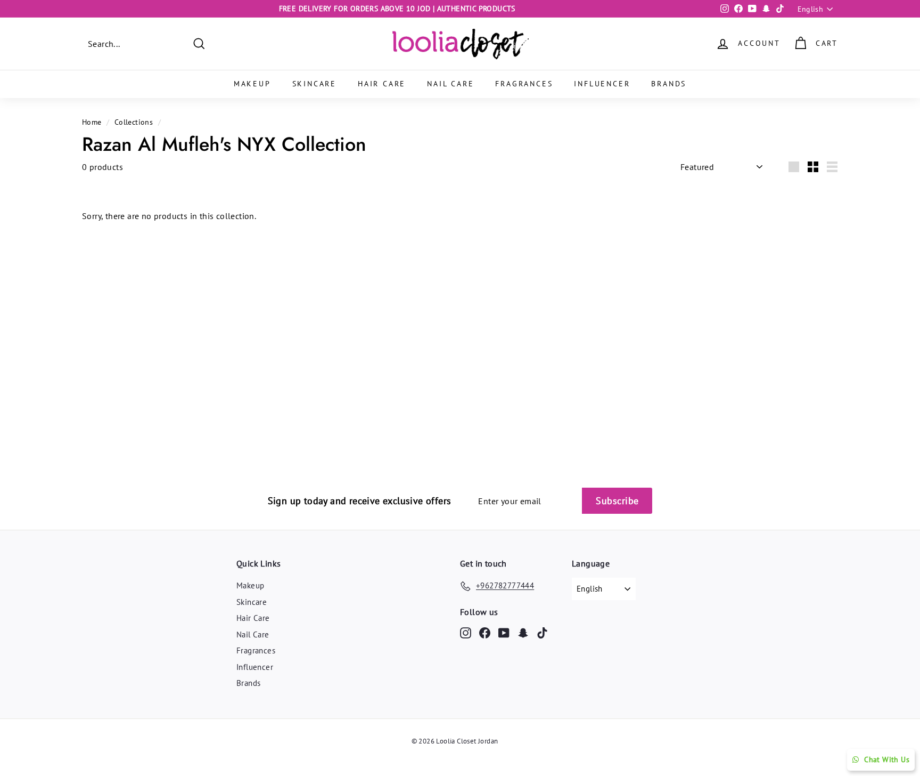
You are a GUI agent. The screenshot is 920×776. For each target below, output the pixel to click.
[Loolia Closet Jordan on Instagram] (465, 632)
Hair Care (382, 83)
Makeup (252, 83)
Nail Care (450, 83)
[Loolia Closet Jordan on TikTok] (542, 632)
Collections (133, 122)
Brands (668, 83)
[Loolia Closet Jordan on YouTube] (504, 632)
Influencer (602, 83)
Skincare (314, 83)
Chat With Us (886, 759)
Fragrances (524, 83)
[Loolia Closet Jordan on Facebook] (484, 632)
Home (92, 122)
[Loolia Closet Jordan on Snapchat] (523, 632)
